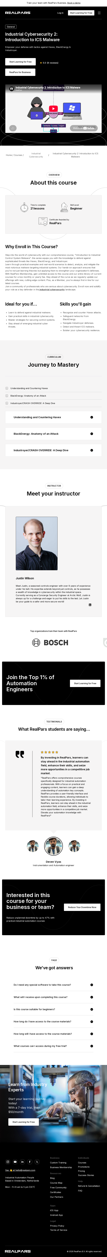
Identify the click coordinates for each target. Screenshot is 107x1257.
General (11, 26)
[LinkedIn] (22, 1161)
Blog (52, 1178)
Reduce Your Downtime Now (82, 907)
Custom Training (58, 1162)
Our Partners (56, 1197)
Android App (56, 1215)
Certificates (55, 1192)
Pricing (81, 1171)
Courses (82, 1162)
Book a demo (74, 3)
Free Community (58, 1187)
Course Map (56, 1182)
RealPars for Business (20, 72)
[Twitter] (37, 1161)
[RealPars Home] (17, 13)
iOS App (54, 1210)
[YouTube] (15, 1161)
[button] (53, 417)
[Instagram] (7, 1161)
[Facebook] (29, 1161)
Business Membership (61, 1167)
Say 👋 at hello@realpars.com (20, 1170)
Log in (60, 13)
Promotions (84, 1167)
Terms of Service (58, 1230)
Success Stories (86, 1175)
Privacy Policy (57, 1225)
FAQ (80, 1190)
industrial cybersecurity (52, 289)
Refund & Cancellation (89, 1186)
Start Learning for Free (20, 61)
